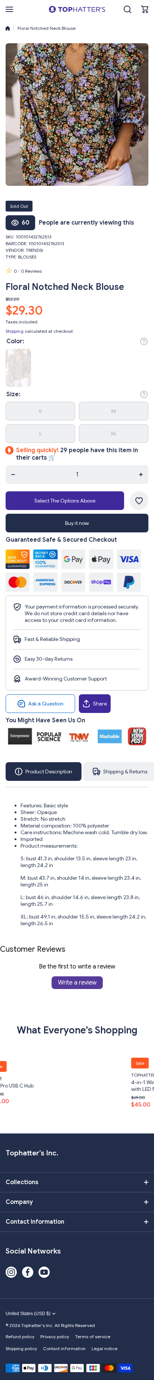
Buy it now (77, 523)
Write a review (77, 982)
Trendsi (34, 250)
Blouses (27, 257)
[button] (144, 9)
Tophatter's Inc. (106, 1075)
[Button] (144, 341)
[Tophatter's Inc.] (77, 9)
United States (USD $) (28, 1313)
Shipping (15, 331)
